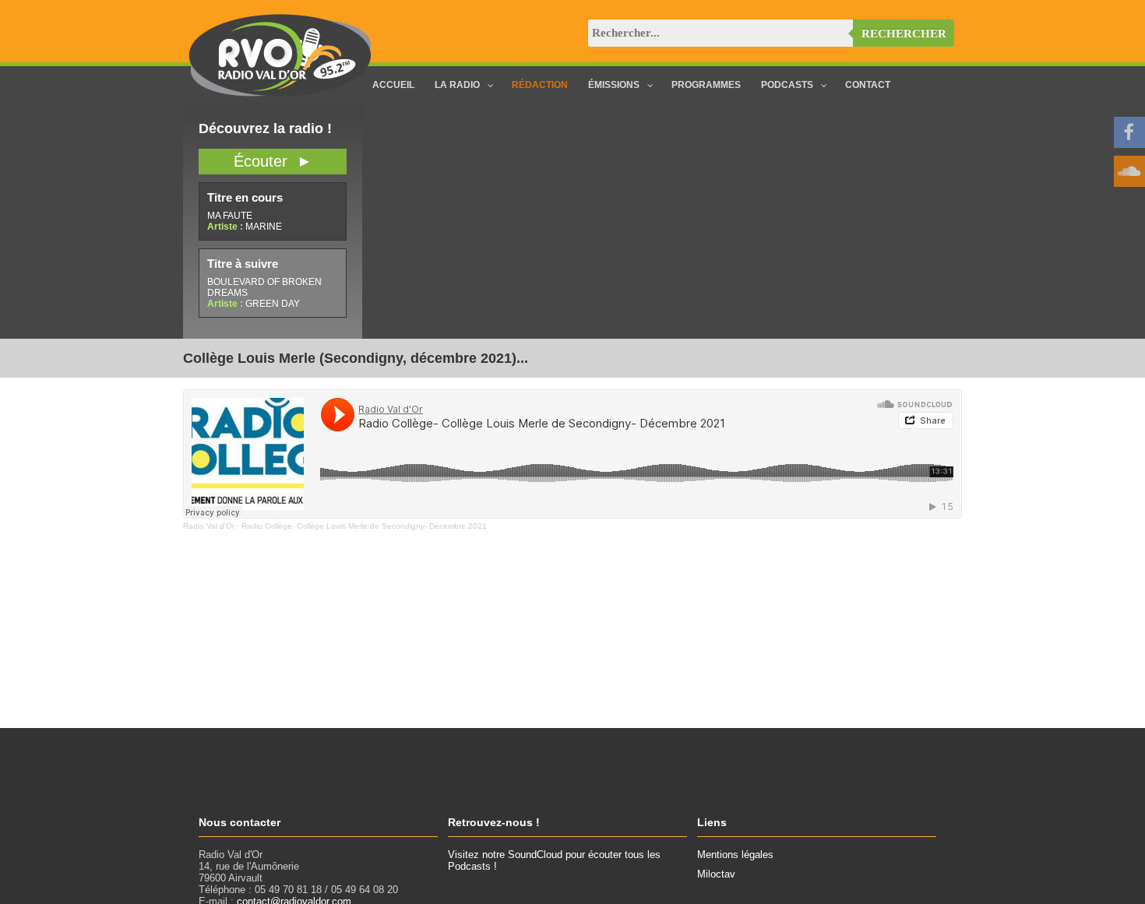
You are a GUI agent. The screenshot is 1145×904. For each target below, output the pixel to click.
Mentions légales (735, 854)
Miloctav (716, 874)
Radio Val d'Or (208, 526)
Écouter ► (273, 161)
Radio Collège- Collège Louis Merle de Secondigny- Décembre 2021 (364, 526)
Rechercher (903, 33)
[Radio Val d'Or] (280, 93)
